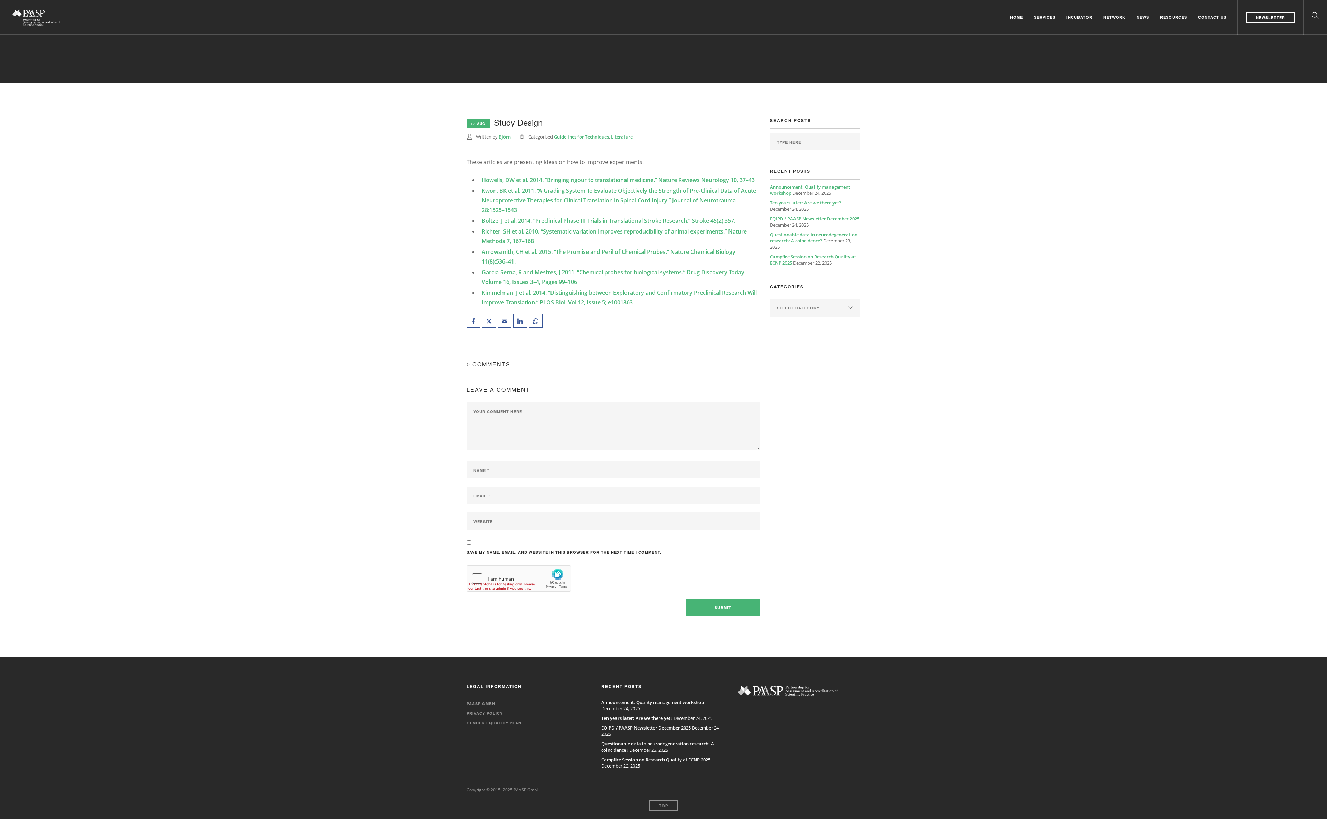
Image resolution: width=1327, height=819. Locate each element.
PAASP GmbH (481, 703)
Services (1044, 17)
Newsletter (1270, 17)
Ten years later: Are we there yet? (805, 203)
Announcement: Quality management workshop (652, 702)
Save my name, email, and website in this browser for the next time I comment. (564, 552)
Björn (505, 137)
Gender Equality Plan (494, 722)
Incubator (1079, 17)
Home (1016, 17)
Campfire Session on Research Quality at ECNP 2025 (655, 759)
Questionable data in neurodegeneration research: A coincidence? (813, 237)
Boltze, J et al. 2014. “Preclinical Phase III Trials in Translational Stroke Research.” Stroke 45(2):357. (608, 221)
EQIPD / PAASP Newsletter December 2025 (814, 219)
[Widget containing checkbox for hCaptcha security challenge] (519, 578)
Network (1114, 17)
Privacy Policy (485, 713)
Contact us (1212, 17)
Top (663, 805)
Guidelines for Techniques (581, 137)
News (1143, 17)
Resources (1173, 17)
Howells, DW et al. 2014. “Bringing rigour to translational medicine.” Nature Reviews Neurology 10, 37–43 (618, 180)
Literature (622, 137)
